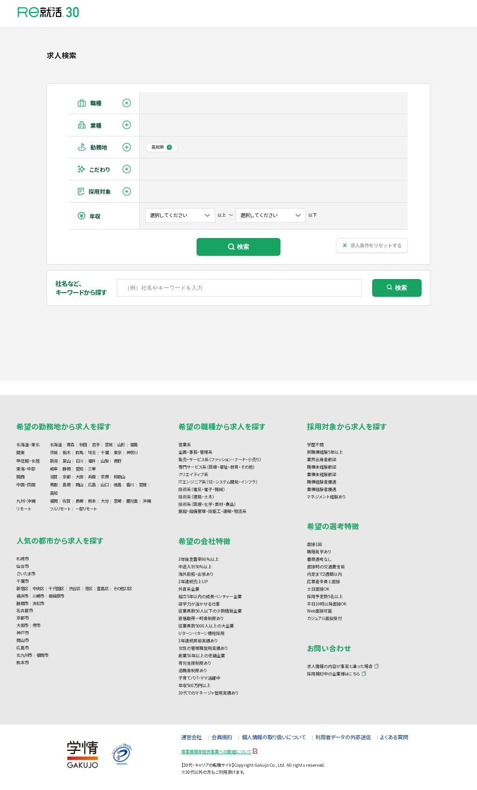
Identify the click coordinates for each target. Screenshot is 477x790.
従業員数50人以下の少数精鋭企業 (210, 611)
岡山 (79, 485)
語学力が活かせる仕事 (199, 604)
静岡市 (22, 603)
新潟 (54, 461)
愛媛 (143, 485)
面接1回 (314, 544)
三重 (92, 469)
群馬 (79, 452)
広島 (92, 485)
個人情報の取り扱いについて (274, 737)
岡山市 (22, 640)
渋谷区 (74, 589)
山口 (105, 485)
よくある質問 (394, 737)
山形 (121, 445)
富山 (66, 461)
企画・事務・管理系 (195, 452)
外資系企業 (188, 589)
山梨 (105, 461)
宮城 (109, 445)
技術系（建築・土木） (196, 497)
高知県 (157, 147)
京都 (66, 477)
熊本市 (22, 663)
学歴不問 (315, 445)
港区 (89, 589)
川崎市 (38, 596)
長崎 (79, 501)
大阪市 (22, 625)
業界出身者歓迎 (321, 459)
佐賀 (66, 501)
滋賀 (54, 477)
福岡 (54, 501)
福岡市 (42, 655)
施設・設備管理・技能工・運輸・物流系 (212, 511)
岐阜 (54, 469)
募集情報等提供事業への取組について (216, 752)
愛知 (79, 469)
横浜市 (22, 596)
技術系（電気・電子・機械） (201, 489)
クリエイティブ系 (193, 474)
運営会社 (191, 737)
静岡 (66, 469)
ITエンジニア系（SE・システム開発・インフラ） (218, 482)
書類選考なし (319, 559)
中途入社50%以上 (195, 567)
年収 (95, 216)
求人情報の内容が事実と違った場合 (340, 666)
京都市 (22, 618)
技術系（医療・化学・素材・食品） (207, 504)
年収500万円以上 (194, 685)
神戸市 (22, 633)
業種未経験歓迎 (321, 474)
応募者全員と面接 (323, 582)
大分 (105, 501)
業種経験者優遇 (321, 489)
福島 (134, 445)
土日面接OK (318, 589)
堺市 (37, 625)
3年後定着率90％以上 (198, 559)
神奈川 (132, 452)
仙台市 (22, 566)
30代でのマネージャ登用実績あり (208, 693)
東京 (118, 452)
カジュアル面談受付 (324, 618)
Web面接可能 (319, 611)
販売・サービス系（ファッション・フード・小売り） (220, 459)
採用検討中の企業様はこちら (333, 674)
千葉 (105, 452)
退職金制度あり (192, 670)
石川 (79, 461)
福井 (92, 461)
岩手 (96, 445)
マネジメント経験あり (326, 497)
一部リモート (86, 509)
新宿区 (22, 589)
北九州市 (24, 655)
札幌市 (22, 559)
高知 (54, 493)
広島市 (22, 648)
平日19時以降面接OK (327, 604)
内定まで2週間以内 (324, 574)
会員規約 (221, 737)
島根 (66, 485)
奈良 (105, 477)
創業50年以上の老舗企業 (201, 656)
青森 (71, 445)
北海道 (55, 445)
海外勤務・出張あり (195, 574)
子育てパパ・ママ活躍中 (199, 678)
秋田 (83, 445)
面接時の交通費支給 (326, 567)
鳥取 (54, 485)
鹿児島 (132, 501)
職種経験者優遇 (321, 482)
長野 (118, 461)
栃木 (66, 452)
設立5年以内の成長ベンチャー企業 (210, 596)
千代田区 (56, 589)
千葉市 (22, 581)
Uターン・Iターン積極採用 (201, 633)
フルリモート (60, 509)
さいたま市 (25, 574)
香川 (130, 485)
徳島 (118, 485)
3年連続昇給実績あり (198, 641)
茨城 (54, 452)
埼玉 (92, 452)
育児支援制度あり (194, 663)
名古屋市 (24, 610)
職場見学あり (319, 552)
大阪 (79, 477)
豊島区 (103, 589)
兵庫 (92, 477)
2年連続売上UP (193, 582)
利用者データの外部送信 (343, 737)
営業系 (184, 445)
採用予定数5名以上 (325, 596)
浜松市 (38, 603)
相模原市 (56, 596)
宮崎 (118, 501)
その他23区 (122, 589)
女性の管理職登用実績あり (203, 648)
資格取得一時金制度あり (201, 618)
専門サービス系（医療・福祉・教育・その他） (216, 467)
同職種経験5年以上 (325, 452)
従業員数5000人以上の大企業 (206, 626)
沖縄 (146, 501)
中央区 (38, 589)
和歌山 (119, 477)
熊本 (92, 501)
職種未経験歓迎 (321, 467)
